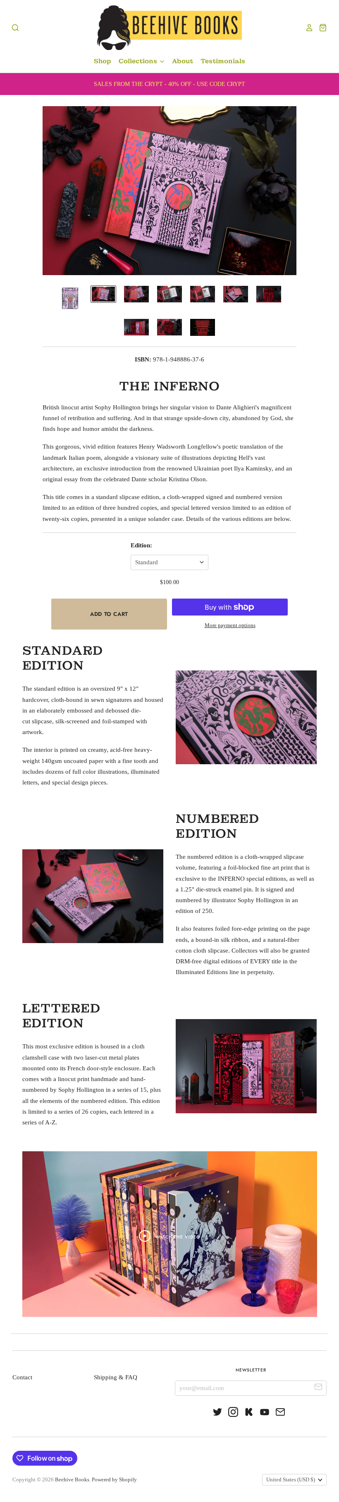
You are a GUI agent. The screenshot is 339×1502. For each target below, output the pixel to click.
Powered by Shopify (114, 1479)
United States (290, 1479)
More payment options (230, 625)
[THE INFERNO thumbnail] (70, 298)
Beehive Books (72, 1479)
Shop (102, 61)
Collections (139, 61)
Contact (22, 1377)
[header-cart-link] (320, 28)
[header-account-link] (307, 28)
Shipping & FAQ (115, 1377)
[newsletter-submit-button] (318, 1388)
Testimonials (223, 61)
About (182, 61)
